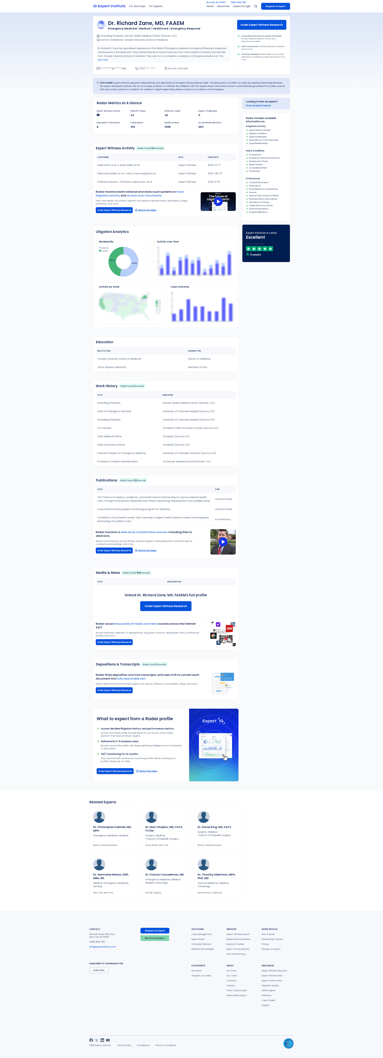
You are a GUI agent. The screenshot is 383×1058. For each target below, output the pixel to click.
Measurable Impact (237, 995)
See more (103, 59)
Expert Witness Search (238, 934)
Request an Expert (276, 6)
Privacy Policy (124, 1045)
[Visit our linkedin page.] (102, 1040)
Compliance (143, 1045)
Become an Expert (155, 938)
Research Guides (235, 944)
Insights (266, 1005)
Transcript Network (201, 944)
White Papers (268, 990)
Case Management (202, 934)
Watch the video (147, 210)
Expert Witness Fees (272, 975)
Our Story (231, 970)
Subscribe (98, 970)
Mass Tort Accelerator (238, 949)
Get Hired (196, 970)
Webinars (266, 995)
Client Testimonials (237, 990)
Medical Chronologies (203, 949)
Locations (232, 980)
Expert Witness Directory (274, 970)
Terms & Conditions (165, 1045)
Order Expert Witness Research (262, 25)
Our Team (232, 975)
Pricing (265, 944)
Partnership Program (272, 939)
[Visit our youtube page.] (108, 1040)
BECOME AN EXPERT (216, 2)
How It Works (268, 934)
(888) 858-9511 (238, 2)
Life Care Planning (236, 954)
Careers (231, 985)
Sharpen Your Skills (201, 975)
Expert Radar (198, 939)
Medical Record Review (238, 939)
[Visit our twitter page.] (97, 1040)
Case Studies (268, 1000)
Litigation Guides (270, 985)
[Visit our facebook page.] (91, 1040)
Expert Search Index (272, 980)
